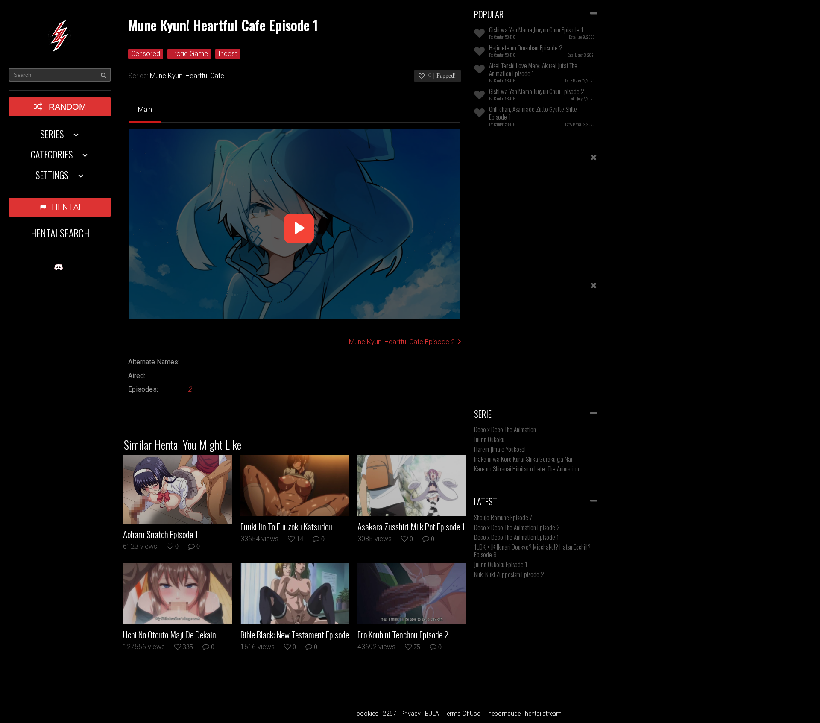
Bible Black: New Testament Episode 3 (294, 634)
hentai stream (543, 713)
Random (67, 106)
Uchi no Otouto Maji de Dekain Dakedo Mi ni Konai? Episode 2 (169, 634)
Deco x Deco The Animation (505, 429)
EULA (432, 713)
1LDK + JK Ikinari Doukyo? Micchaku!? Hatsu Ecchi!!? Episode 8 (532, 550)
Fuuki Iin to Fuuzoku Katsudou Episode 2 (286, 526)
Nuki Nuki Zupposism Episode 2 (509, 574)
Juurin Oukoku (489, 439)
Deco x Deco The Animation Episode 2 (517, 527)
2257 (389, 713)
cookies (367, 713)
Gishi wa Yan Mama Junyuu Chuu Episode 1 (536, 29)
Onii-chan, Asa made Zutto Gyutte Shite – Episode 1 (535, 112)
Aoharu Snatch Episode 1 (160, 534)
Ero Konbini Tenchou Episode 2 (402, 634)
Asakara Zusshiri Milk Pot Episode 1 (411, 526)
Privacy (411, 713)
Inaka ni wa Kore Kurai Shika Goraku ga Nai (523, 458)
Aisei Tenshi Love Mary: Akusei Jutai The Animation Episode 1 (533, 69)
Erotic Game (189, 54)
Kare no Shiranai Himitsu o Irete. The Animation (526, 468)
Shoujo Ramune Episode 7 (503, 517)
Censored (145, 54)
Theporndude (502, 713)
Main (145, 109)
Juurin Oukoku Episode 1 (500, 564)
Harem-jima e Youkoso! (500, 449)
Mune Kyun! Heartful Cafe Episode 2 (402, 342)
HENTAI (66, 207)
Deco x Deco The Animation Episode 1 (516, 537)
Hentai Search (60, 232)
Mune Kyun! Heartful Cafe (187, 76)
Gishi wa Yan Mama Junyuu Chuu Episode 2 (536, 91)
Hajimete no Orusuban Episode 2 (525, 47)
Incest (227, 54)
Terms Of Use (461, 713)
